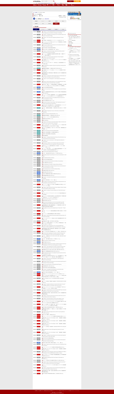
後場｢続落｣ (70, 41)
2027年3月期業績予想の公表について (48, 100)
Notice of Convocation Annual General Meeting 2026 (50, 130)
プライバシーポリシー (56, 390)
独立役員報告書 (45, 135)
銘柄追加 (60, 15)
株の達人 (60, 390)
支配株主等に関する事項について (47, 118)
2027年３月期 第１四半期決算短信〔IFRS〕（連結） (50, 49)
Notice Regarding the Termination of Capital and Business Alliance (52, 164)
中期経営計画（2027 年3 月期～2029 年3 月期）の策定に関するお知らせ (53, 249)
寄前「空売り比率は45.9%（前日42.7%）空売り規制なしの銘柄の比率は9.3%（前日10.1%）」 (75, 37)
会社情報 (36, 390)
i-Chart (63, 390)
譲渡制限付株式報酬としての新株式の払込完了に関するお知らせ (52, 68)
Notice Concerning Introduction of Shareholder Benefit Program (52, 264)
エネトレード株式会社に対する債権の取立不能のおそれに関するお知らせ (53, 360)
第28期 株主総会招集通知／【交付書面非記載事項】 (50, 132)
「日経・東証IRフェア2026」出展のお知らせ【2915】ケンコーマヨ (74, 48)
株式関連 (56, 29)
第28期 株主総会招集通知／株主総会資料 (49, 133)
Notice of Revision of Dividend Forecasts (48, 240)
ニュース (43, 29)
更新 (64, 15)
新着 (36, 29)
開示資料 (56, 23)
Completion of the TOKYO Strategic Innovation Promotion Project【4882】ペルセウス (74, 55)
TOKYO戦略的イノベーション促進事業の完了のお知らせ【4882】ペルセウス (74, 59)
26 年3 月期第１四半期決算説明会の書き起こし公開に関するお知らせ (52, 373)
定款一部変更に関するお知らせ (47, 162)
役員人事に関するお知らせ (46, 200)
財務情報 (36, 23)
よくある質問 (39, 390)
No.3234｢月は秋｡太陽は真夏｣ (73, 35)
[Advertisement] (57, 9)
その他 (63, 29)
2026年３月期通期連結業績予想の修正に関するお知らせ (51, 251)
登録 (77, 1)
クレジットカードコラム (76, 390)
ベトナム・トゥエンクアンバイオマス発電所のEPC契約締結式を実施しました (54, 316)
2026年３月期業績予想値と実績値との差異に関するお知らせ (51, 173)
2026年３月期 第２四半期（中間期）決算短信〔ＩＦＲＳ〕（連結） (52, 342)
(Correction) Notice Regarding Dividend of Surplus (50, 151)
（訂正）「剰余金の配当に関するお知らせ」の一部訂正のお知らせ (52, 153)
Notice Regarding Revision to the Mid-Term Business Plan (51, 168)
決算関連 (49, 29)
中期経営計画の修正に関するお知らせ (48, 170)
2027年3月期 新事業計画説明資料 (47, 87)
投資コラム (71, 390)
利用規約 (51, 390)
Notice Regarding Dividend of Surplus (48, 157)
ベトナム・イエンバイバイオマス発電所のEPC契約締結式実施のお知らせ (53, 347)
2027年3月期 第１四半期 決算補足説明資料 (49, 47)
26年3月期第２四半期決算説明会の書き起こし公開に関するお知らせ (52, 307)
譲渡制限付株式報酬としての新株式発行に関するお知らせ (51, 115)
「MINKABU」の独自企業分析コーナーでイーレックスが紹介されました (53, 40)
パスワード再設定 (43, 390)
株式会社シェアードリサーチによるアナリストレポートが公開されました (53, 273)
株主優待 (49, 23)
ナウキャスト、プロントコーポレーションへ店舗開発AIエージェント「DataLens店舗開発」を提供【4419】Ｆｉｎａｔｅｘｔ (74, 51)
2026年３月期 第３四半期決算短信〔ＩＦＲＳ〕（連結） (51, 272)
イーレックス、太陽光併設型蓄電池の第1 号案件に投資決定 (51, 213)
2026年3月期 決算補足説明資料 (47, 159)
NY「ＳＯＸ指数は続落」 (72, 40)
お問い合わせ (48, 390)
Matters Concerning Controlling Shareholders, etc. (50, 113)
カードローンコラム (66, 390)
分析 (43, 23)
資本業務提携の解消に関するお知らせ (48, 175)
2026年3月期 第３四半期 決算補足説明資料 (49, 267)
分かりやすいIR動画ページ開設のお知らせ (49, 314)
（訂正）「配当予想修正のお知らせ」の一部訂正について (51, 238)
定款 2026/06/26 (45, 120)
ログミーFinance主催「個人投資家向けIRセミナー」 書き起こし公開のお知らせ (54, 231)
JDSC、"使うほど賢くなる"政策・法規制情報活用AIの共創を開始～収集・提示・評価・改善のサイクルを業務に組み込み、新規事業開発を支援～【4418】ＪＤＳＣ (75, 63)
